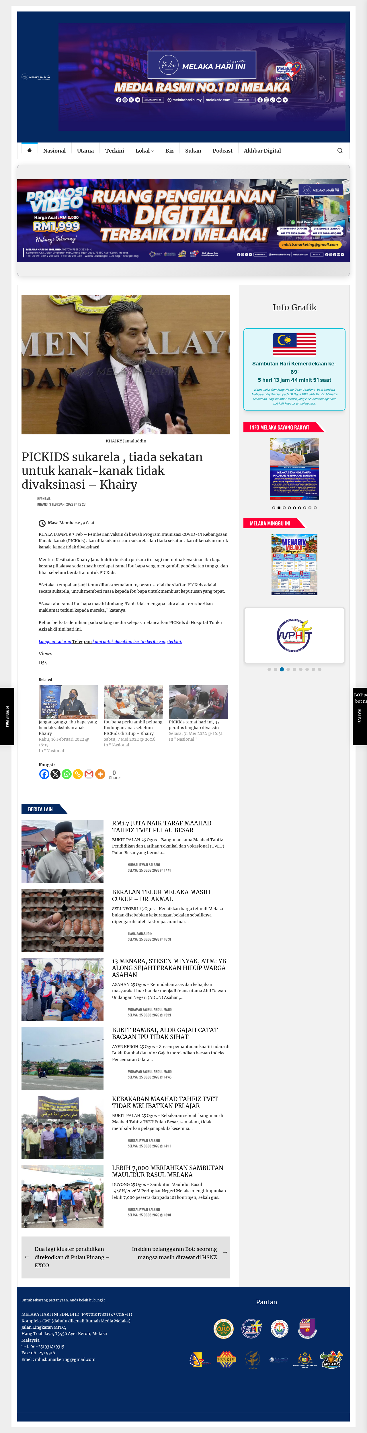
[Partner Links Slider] (294, 635)
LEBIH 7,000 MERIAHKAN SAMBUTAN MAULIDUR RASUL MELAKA (167, 1171)
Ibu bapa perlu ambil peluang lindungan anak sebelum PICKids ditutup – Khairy (133, 727)
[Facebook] (44, 774)
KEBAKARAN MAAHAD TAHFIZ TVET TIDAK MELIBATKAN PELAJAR (165, 1102)
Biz (169, 150)
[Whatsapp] (67, 774)
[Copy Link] (78, 774)
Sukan (193, 150)
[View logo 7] (307, 669)
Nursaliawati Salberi (144, 864)
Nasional (54, 150)
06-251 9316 (43, 1352)
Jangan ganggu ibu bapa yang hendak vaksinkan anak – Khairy (68, 727)
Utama (85, 150)
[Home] (30, 150)
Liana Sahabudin (140, 933)
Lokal (143, 150)
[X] (55, 774)
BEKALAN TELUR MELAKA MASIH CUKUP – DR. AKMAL (161, 896)
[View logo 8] (313, 669)
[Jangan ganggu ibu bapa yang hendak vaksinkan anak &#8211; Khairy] (68, 702)
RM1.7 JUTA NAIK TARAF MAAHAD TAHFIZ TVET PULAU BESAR (161, 827)
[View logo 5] (294, 669)
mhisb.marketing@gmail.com (65, 1359)
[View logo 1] (269, 669)
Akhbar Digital (262, 150)
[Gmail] (89, 774)
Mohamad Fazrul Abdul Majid (150, 1009)
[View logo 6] (300, 669)
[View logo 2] (275, 669)
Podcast (223, 150)
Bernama (43, 498)
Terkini (114, 150)
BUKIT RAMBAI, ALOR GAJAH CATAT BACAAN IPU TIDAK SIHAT (165, 1033)
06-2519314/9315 (47, 1346)
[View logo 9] (319, 669)
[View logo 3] (282, 669)
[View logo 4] (288, 669)
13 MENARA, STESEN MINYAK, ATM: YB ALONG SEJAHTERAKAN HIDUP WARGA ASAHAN (169, 968)
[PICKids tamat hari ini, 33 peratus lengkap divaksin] (198, 702)
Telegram (82, 641)
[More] (100, 774)
